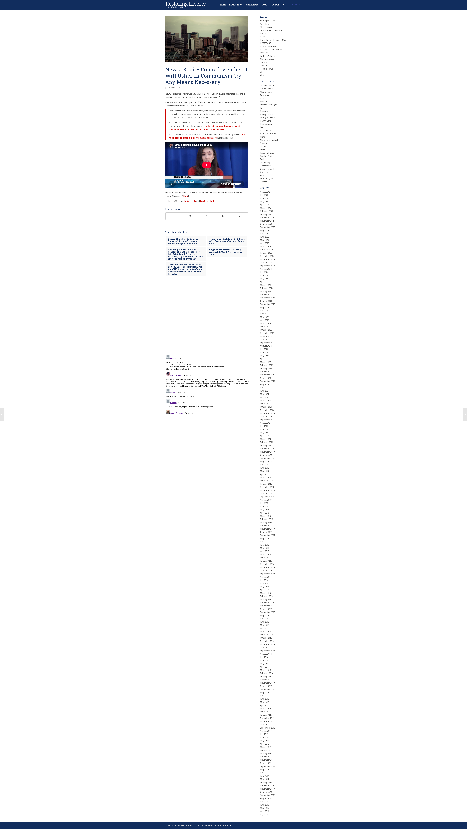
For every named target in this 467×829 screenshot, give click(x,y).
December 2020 (267, 410)
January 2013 (266, 715)
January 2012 (266, 753)
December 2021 (267, 371)
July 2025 (264, 233)
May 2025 (264, 240)
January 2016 (266, 599)
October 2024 (266, 262)
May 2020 (264, 432)
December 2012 (267, 718)
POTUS (263, 149)
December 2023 (267, 294)
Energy (263, 108)
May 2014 (264, 663)
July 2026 (264, 195)
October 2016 (266, 570)
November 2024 (267, 259)
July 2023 (264, 310)
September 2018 (267, 496)
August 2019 (266, 461)
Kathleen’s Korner (268, 56)
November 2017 (267, 529)
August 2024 (266, 269)
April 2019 (264, 474)
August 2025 (266, 230)
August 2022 (266, 346)
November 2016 (267, 567)
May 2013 (264, 702)
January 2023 (266, 329)
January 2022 (266, 368)
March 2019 (265, 477)
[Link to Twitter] (296, 5)
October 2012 (266, 724)
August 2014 (266, 654)
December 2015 (267, 602)
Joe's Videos (265, 130)
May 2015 (264, 625)
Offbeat (263, 62)
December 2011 (267, 756)
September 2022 (267, 342)
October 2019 (266, 455)
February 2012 (266, 750)
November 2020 (267, 413)
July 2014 (264, 657)
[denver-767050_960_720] (206, 39)
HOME (263, 36)
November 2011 (267, 760)
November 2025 (267, 220)
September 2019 (267, 458)
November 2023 (267, 297)
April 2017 (264, 551)
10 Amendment (267, 85)
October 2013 (266, 686)
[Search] (283, 5)
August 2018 (266, 500)
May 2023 (264, 317)
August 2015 (266, 615)
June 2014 (264, 660)
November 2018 (267, 490)
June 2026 (264, 198)
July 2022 (264, 349)
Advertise (264, 24)
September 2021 (267, 381)
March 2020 (265, 439)
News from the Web (269, 140)
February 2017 (266, 557)
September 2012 (267, 727)
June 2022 (264, 352)
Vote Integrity (266, 178)
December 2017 (267, 525)
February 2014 (266, 673)
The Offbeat (265, 165)
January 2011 (266, 782)
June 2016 (264, 583)
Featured (264, 111)
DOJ (262, 98)
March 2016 (265, 593)
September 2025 (267, 227)
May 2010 (264, 808)
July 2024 (264, 272)
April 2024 (264, 281)
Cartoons (264, 95)
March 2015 (265, 631)
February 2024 (266, 288)
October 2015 (266, 609)
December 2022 (267, 333)
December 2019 (267, 448)
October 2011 (266, 763)
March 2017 (265, 554)
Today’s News (266, 68)
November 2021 (267, 374)
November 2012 (267, 721)
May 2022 (264, 355)
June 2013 (264, 699)
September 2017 (267, 535)
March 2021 (265, 400)
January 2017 (266, 561)
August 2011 (266, 769)
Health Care (265, 120)
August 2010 (266, 798)
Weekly (263, 181)
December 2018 (267, 487)
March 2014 (265, 670)
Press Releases (267, 153)
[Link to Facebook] (300, 5)
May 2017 (264, 548)
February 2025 (266, 249)
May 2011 (264, 779)
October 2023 (266, 301)
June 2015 (264, 621)
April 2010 (264, 811)
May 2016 (264, 586)
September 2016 (267, 573)
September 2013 (267, 689)
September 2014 (267, 650)
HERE (185, 196)
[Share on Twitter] (190, 216)
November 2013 (267, 682)
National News (267, 59)
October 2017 (266, 532)
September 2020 (267, 419)
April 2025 (264, 243)
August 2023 (266, 307)
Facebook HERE (207, 201)
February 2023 (266, 326)
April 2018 (264, 512)
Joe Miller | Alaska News (271, 49)
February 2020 (266, 442)
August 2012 (266, 731)
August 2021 (266, 384)
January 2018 (266, 522)
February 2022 (266, 365)
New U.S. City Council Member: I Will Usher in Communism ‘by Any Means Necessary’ (206, 76)
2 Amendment (266, 88)
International (266, 124)
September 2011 (267, 766)
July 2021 (264, 387)
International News (269, 46)
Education (264, 101)
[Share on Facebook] (174, 216)
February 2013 (266, 711)
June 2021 (264, 390)
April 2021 (264, 397)
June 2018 (264, 506)
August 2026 (266, 192)
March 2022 (265, 362)
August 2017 (266, 538)
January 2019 (266, 484)
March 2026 (265, 208)
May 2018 (264, 509)
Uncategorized (267, 169)
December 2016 (267, 564)
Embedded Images (268, 104)
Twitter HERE (190, 201)
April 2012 (264, 743)
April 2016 (264, 589)
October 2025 (266, 224)
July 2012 (264, 734)
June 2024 (264, 275)
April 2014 (264, 666)
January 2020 (266, 445)
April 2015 (264, 628)
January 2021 (266, 407)
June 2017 (264, 545)
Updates (264, 172)
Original (263, 146)
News (262, 136)
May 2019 (264, 471)
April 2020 (264, 435)
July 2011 (264, 772)
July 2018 (264, 503)
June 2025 (264, 237)
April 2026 (264, 204)
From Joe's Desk (267, 117)
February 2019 (266, 480)
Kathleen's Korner (268, 133)
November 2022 (267, 336)
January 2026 (266, 214)
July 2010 (264, 801)
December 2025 (267, 217)
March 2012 (265, 747)
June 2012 (264, 737)
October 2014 (266, 647)
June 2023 (264, 313)
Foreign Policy (266, 114)
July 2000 (264, 814)
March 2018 (265, 516)
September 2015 (267, 612)
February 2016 (266, 596)
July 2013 (264, 695)
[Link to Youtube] (292, 5)
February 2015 (266, 634)
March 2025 (265, 246)
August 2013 (266, 692)
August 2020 (266, 423)
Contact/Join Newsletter (271, 30)
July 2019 (264, 464)
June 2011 (264, 776)
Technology (265, 162)
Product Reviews (267, 156)
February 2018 (266, 519)
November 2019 (267, 451)
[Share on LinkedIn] (223, 216)
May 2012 (264, 740)
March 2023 (265, 323)
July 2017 (264, 541)
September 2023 (267, 304)
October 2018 (266, 493)
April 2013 (264, 705)
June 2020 (264, 429)
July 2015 (264, 618)
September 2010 (267, 795)
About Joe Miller (267, 20)
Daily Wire (182, 88)
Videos (263, 72)
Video (262, 175)
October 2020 (266, 416)
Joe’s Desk (264, 52)
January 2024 (266, 291)
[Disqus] (209, 318)
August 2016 (266, 577)
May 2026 (264, 201)
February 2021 (266, 403)
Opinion (263, 65)
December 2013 (267, 679)
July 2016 (264, 580)
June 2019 (264, 468)
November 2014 (267, 644)
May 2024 (264, 278)
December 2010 (267, 785)
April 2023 (264, 320)
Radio (262, 159)
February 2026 (266, 211)
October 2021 (266, 378)
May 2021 (264, 394)
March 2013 (265, 708)
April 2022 (264, 358)
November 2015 (267, 605)
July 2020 (264, 426)
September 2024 (267, 265)
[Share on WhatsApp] (207, 216)
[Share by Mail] (240, 216)
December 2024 (267, 256)
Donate (263, 33)
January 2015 (266, 638)
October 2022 (266, 339)
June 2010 (264, 804)
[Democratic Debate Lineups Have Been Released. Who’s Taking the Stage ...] (465, 414)
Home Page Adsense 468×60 (273, 40)
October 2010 (266, 792)
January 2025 (266, 253)
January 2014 (266, 676)
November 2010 (267, 788)
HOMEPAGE (265, 43)
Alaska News (266, 27)
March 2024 (265, 285)
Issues (263, 127)
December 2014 (267, 641)
